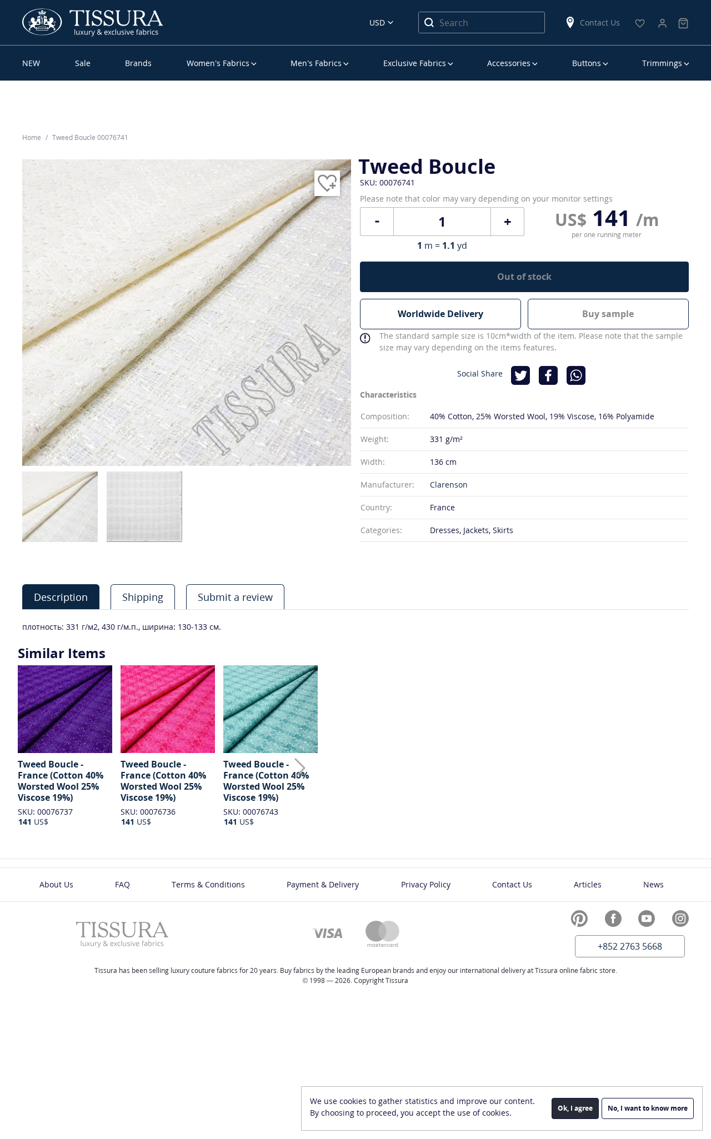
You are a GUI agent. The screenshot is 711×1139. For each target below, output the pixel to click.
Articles (588, 884)
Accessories (508, 63)
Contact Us (600, 22)
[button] (300, 768)
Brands (138, 63)
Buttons (586, 63)
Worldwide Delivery (440, 314)
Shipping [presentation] (142, 597)
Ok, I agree (575, 1108)
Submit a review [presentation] (235, 597)
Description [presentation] (61, 597)
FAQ (122, 884)
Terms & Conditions (208, 884)
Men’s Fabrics (316, 63)
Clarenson (449, 484)
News (653, 884)
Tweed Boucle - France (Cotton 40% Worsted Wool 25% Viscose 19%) (60, 781)
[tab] (60, 596)
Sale (83, 63)
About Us (56, 884)
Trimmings (662, 63)
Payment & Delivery (323, 884)
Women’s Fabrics (218, 63)
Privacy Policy (425, 884)
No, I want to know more (648, 1108)
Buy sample (608, 314)
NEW (31, 63)
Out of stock (524, 276)
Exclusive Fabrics (414, 63)
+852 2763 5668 (630, 946)
